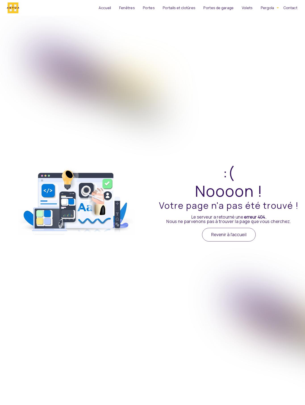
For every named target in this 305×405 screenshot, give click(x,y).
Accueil (105, 7)
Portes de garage (218, 7)
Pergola (267, 7)
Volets (247, 7)
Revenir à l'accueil (229, 234)
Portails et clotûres (179, 7)
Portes (149, 7)
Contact (290, 7)
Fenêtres (127, 7)
